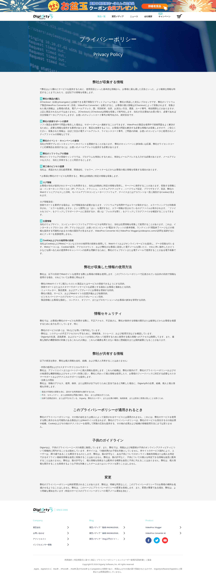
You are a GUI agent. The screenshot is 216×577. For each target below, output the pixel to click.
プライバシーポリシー (106, 560)
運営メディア (118, 16)
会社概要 (148, 16)
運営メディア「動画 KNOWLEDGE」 (104, 527)
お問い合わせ (38, 533)
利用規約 (68, 560)
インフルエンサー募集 (42, 544)
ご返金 (148, 560)
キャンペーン (164, 16)
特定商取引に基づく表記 (84, 560)
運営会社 (36, 527)
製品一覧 (102, 16)
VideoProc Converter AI (156, 533)
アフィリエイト (39, 539)
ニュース (134, 16)
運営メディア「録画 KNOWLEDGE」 (104, 533)
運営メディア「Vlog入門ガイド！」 (104, 539)
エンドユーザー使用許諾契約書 (131, 560)
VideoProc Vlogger (154, 527)
